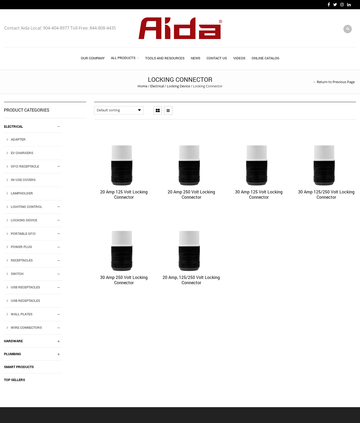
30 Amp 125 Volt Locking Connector (259, 194)
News (195, 58)
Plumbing (12, 353)
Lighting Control (26, 206)
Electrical (157, 86)
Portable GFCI (23, 233)
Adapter (18, 139)
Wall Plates (21, 314)
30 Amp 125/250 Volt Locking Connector (326, 194)
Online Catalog (265, 58)
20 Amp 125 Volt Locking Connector (124, 194)
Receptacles (22, 260)
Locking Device (178, 86)
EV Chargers (22, 152)
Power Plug (21, 246)
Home (142, 86)
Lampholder (22, 193)
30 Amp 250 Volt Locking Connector (124, 279)
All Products (123, 58)
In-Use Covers (23, 179)
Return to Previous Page (336, 81)
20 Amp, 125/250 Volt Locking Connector (191, 279)
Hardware (13, 341)
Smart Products (19, 366)
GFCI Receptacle (25, 166)
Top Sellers (14, 379)
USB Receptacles (25, 287)
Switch (17, 273)
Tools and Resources (164, 58)
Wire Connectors (26, 327)
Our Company (93, 58)
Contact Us (217, 58)
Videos (239, 58)
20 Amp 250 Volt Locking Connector (191, 194)
